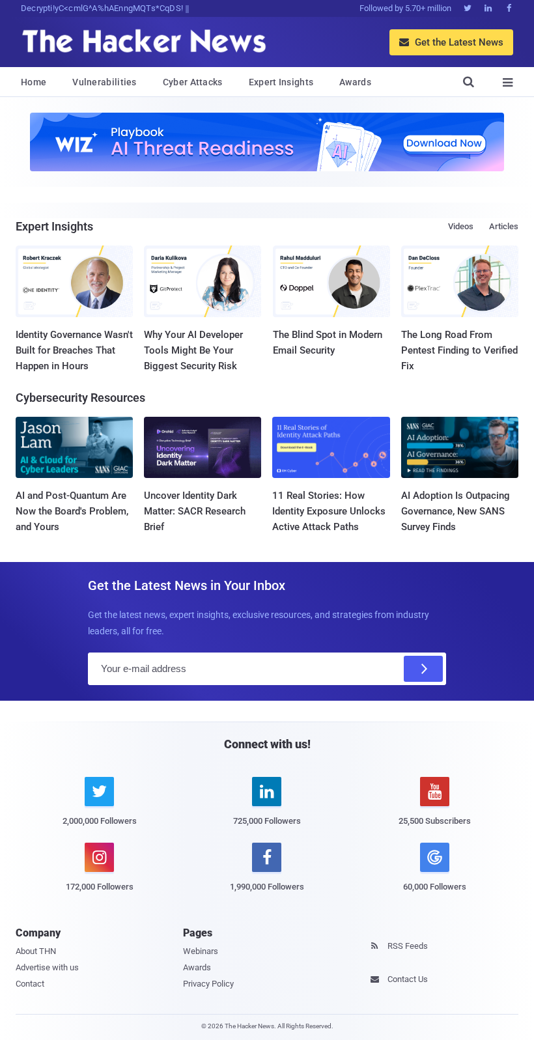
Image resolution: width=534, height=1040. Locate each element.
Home (33, 82)
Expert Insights (281, 82)
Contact (30, 984)
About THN (36, 951)
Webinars (200, 951)
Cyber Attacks (193, 82)
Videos (460, 226)
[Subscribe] (423, 669)
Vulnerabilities (104, 82)
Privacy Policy (208, 984)
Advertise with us (47, 967)
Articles (503, 226)
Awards (355, 82)
